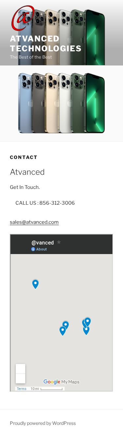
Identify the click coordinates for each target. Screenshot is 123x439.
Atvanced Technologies (46, 43)
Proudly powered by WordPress (43, 423)
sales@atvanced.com (34, 222)
